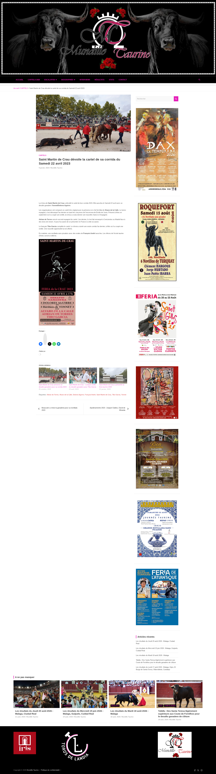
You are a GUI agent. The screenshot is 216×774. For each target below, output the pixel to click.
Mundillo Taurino (56, 168)
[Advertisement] (83, 186)
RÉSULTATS (99, 80)
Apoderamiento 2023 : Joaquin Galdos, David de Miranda (107, 409)
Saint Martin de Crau (104, 395)
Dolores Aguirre (78, 395)
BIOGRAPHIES (67, 80)
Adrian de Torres (53, 395)
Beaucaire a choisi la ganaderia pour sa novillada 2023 (59, 409)
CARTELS (42, 155)
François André (90, 395)
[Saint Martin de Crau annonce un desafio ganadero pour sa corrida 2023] (53, 376)
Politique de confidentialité (50, 770)
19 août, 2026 (68, 717)
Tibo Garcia (116, 395)
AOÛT (161, 705)
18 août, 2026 (115, 717)
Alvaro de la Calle (66, 395)
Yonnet (123, 395)
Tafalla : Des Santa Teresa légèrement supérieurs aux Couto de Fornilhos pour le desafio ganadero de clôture (179, 714)
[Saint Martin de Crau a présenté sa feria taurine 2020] (113, 376)
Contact (123, 80)
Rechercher (176, 98)
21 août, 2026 (20, 717)
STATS (111, 80)
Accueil (19, 80)
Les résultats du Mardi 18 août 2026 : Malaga (152, 655)
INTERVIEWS (85, 80)
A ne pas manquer (24, 677)
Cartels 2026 (34, 80)
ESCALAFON (49, 80)
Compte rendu (170, 705)
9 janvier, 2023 (44, 168)
